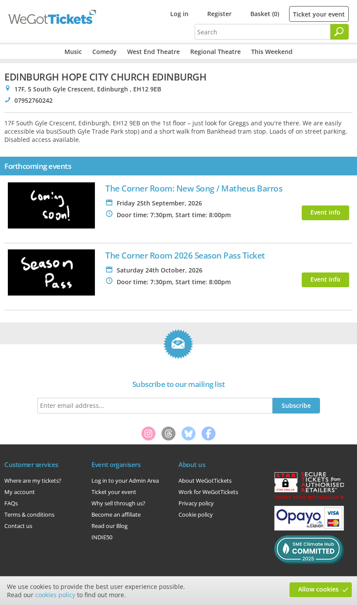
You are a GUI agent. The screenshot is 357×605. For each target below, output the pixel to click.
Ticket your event (319, 14)
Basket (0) (264, 14)
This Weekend (272, 51)
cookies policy (55, 595)
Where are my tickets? (32, 480)
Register (219, 14)
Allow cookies (318, 589)
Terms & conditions (29, 514)
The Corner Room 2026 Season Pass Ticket (185, 255)
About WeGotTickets (205, 480)
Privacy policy (196, 503)
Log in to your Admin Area (125, 480)
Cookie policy (195, 514)
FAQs (11, 503)
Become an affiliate (116, 514)
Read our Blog (109, 526)
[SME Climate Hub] (309, 562)
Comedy (104, 51)
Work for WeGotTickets (208, 492)
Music (73, 51)
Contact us (18, 526)
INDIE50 (101, 537)
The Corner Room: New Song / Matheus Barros (193, 188)
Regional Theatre (215, 51)
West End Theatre (153, 51)
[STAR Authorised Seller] (309, 499)
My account (19, 492)
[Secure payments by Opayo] (309, 528)
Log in (179, 14)
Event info (325, 212)
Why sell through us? (118, 503)
